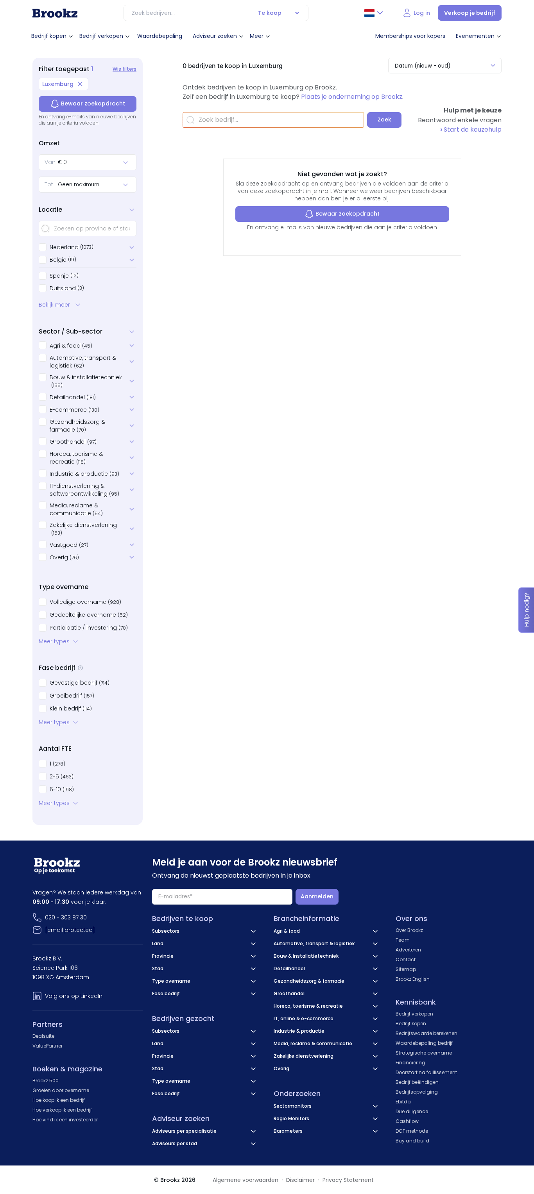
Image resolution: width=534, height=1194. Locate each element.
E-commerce (74, 410)
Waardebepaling (159, 36)
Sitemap (406, 969)
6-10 (62, 789)
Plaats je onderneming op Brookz (351, 96)
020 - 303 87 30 (66, 917)
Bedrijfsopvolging (417, 1092)
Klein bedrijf (71, 708)
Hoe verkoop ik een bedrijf (62, 1110)
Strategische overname (424, 1052)
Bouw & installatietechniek (86, 381)
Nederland (64, 247)
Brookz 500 (45, 1080)
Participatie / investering (89, 628)
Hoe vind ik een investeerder (65, 1119)
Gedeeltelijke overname (89, 615)
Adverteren (408, 949)
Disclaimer (300, 1180)
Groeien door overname (60, 1090)
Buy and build (412, 1140)
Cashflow (407, 1121)
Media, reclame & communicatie (76, 509)
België (58, 260)
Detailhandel (73, 397)
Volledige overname (85, 602)
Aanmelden (317, 896)
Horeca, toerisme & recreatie (76, 458)
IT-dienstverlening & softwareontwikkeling (84, 490)
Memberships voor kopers (410, 36)
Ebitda (403, 1101)
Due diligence (412, 1111)
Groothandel (73, 442)
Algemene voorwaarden (245, 1180)
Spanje (59, 276)
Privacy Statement (348, 1180)
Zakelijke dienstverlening (83, 528)
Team (403, 940)
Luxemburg (57, 84)
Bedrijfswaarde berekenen (426, 1033)
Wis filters (124, 69)
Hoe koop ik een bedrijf (58, 1100)
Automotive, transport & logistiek (83, 361)
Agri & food (71, 346)
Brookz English (413, 979)
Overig (64, 557)
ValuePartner (47, 1045)
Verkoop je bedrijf (469, 13)
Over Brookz (409, 930)
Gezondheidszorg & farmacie (77, 426)
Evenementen (475, 36)
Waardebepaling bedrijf (424, 1043)
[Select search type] (297, 13)
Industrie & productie (84, 474)
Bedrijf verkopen (101, 36)
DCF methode (412, 1131)
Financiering (410, 1062)
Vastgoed (69, 545)
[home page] (54, 13)
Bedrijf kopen (48, 36)
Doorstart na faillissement (426, 1072)
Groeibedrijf (72, 696)
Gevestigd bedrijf (79, 683)
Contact (406, 959)
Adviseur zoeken (215, 36)
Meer (256, 36)
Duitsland (63, 288)
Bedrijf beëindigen (417, 1082)
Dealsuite (43, 1036)
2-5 (61, 776)
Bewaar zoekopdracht (93, 103)
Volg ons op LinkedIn (73, 996)
